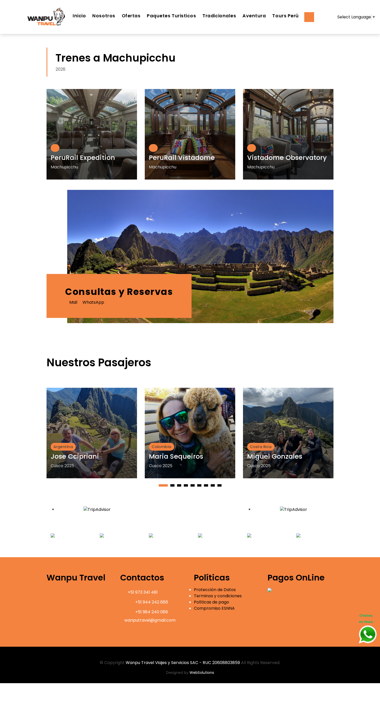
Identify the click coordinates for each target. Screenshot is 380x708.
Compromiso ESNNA (214, 608)
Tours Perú (285, 16)
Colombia (161, 446)
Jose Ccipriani (75, 456)
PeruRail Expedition (83, 157)
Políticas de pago (211, 602)
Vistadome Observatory (287, 157)
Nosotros (103, 16)
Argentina (63, 446)
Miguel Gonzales (274, 456)
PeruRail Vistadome (182, 157)
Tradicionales (219, 16)
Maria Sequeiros (176, 456)
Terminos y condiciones (218, 596)
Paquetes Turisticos (171, 16)
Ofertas (131, 16)
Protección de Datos (215, 590)
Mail (72, 302)
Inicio (79, 16)
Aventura (254, 16)
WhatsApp (92, 302)
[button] (163, 485)
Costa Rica (260, 446)
